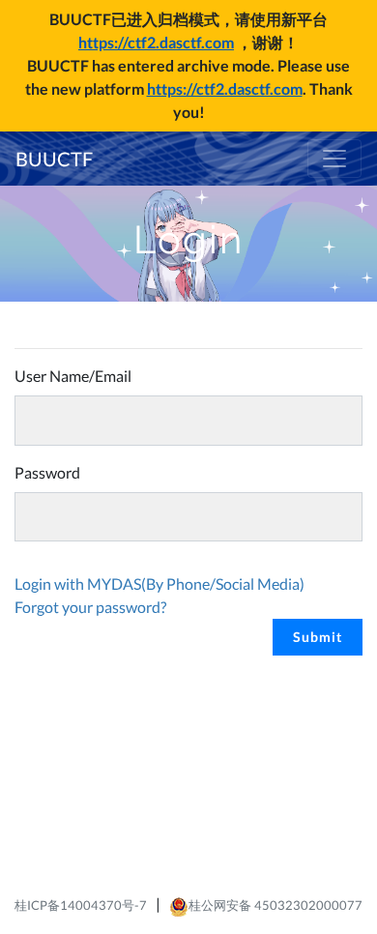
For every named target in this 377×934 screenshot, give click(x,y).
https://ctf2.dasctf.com (156, 42)
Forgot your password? (90, 607)
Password (47, 472)
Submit (317, 636)
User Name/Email (72, 375)
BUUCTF (54, 158)
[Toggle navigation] (334, 158)
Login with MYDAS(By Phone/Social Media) (159, 583)
